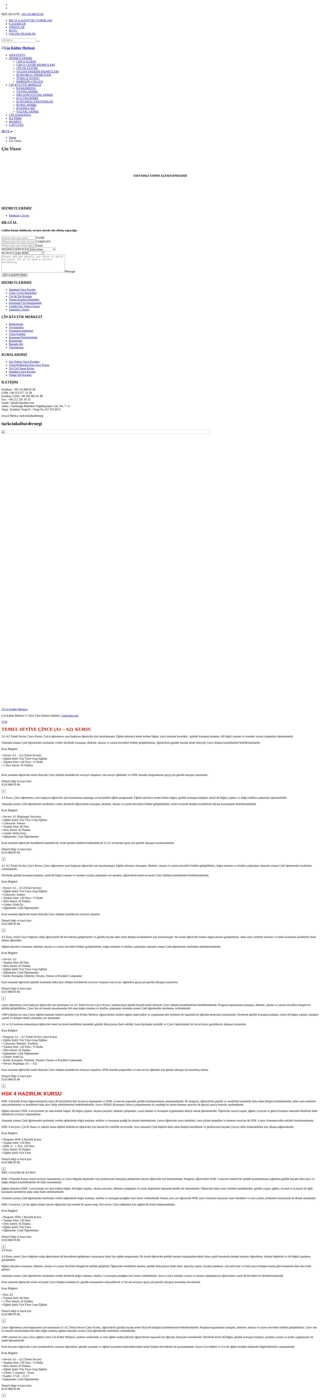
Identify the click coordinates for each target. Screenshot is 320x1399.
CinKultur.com (69, 715)
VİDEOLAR (16, 27)
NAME (40, 237)
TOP (4, 721)
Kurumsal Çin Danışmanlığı (25, 303)
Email (39, 245)
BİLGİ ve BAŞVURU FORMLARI (30, 20)
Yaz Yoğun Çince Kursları (24, 361)
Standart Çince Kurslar (22, 289)
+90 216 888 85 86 (32, 14)
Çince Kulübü (17, 334)
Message (70, 271)
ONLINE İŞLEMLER (22, 33)
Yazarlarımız (16, 347)
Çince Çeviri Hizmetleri (23, 293)
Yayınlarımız (16, 327)
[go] (37, 41)
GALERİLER (17, 23)
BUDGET (7, 252)
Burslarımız (15, 340)
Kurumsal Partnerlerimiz (23, 337)
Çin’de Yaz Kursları (20, 296)
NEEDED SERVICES (15, 249)
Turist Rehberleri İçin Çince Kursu (29, 365)
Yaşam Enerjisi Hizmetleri (24, 299)
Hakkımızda (16, 324)
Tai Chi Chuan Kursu (21, 368)
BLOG (13, 30)
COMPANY (43, 241)
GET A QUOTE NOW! (14, 275)
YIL (5, 131)
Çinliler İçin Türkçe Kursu (24, 306)
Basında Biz (16, 344)
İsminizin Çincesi (19, 215)
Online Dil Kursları (20, 375)
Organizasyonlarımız (21, 330)
